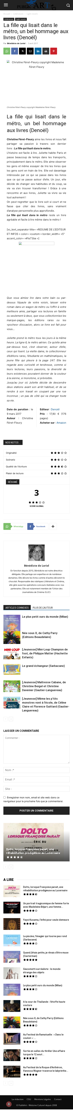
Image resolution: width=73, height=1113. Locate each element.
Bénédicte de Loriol (16, 43)
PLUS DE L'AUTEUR (43, 607)
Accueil (6, 13)
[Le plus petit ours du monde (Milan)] (11, 625)
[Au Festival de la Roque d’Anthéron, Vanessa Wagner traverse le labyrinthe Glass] (11, 1072)
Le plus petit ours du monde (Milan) (45, 616)
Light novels (32, 13)
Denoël (55, 409)
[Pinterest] (53, 51)
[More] (53, 526)
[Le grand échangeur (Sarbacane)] (11, 669)
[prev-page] (5, 719)
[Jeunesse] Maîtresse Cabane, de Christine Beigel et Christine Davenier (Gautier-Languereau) (44, 686)
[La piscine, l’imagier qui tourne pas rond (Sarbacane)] (11, 940)
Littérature (18, 13)
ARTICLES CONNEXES (17, 607)
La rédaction (17, 1099)
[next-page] (11, 719)
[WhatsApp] (6, 51)
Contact (57, 1099)
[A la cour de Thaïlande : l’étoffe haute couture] (11, 1006)
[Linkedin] (38, 51)
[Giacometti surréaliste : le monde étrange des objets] (11, 973)
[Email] (30, 51)
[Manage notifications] (9, 1104)
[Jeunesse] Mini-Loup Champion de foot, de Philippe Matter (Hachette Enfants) (45, 653)
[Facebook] (14, 51)
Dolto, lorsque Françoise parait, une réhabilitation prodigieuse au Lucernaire (33, 851)
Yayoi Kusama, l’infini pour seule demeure (46, 919)
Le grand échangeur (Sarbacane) (43, 666)
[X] (22, 51)
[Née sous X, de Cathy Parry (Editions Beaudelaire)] (11, 638)
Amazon (61, 422)
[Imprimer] (45, 51)
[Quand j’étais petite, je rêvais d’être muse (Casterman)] (11, 957)
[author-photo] (36, 560)
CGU (29, 1099)
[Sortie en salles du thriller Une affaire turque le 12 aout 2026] (11, 1055)
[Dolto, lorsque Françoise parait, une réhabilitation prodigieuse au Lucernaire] (36, 842)
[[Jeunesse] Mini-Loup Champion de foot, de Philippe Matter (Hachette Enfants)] (11, 654)
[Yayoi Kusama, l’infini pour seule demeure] (11, 924)
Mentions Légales (42, 1099)
